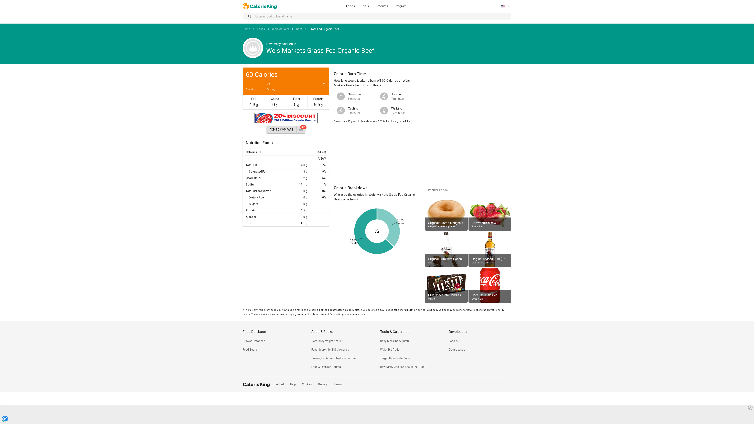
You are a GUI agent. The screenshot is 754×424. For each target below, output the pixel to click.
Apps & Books (322, 332)
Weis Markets (280, 29)
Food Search (251, 349)
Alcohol (251, 216)
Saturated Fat (257, 171)
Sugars (253, 204)
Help (293, 384)
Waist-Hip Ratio (389, 349)
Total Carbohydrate (258, 191)
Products (381, 6)
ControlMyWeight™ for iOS (328, 341)
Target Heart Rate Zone (395, 358)
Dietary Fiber (257, 197)
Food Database (254, 332)
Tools (365, 6)
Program (400, 6)
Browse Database (254, 341)
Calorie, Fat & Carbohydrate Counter (334, 358)
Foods (350, 6)
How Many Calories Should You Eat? (402, 366)
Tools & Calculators (395, 332)
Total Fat (251, 165)
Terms (338, 384)
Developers (458, 332)
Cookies (307, 384)
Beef (299, 29)
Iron (248, 223)
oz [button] (268, 84)
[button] (505, 6)
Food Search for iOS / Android (330, 349)
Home (246, 29)
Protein (250, 210)
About (280, 384)
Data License (457, 349)
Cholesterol (253, 178)
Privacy (323, 384)
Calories (251, 152)
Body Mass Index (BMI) (394, 341)
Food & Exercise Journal (326, 366)
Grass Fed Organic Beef (324, 29)
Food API (454, 341)
